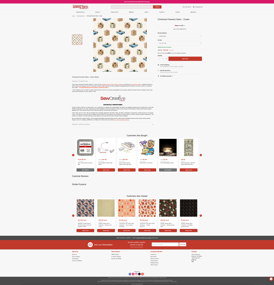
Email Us (194, 259)
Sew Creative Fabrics (135, 84)
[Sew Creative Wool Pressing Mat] (85, 155)
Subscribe (182, 244)
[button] (197, 6)
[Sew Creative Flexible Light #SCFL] (106, 155)
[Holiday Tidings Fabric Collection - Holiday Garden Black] (168, 215)
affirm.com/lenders (145, 280)
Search (158, 6)
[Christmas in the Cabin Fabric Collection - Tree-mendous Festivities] (126, 215)
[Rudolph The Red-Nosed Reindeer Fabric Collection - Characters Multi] (85, 215)
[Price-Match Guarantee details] (172, 76)
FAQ (193, 261)
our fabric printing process (122, 120)
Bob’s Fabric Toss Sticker (146, 162)
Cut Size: (160, 40)
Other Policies (154, 264)
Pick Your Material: (162, 33)
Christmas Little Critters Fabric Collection (112, 84)
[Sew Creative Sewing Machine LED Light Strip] (126, 155)
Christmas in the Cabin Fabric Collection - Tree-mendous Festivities (126, 225)
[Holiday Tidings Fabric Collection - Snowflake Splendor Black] (188, 215)
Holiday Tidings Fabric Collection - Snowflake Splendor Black (187, 225)
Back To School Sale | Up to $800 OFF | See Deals (137, 1)
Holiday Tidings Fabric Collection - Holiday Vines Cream (105, 225)
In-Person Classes (116, 256)
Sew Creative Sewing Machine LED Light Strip (125, 163)
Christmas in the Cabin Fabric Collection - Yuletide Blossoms (147, 225)
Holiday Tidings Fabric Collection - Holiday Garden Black (167, 225)
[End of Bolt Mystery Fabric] (168, 155)
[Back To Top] (271, 282)
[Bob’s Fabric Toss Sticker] (147, 155)
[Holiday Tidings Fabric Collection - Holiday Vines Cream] (106, 215)
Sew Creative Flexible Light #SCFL (105, 163)
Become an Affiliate (116, 258)
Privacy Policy (154, 260)
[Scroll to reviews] (180, 22)
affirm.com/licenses (149, 281)
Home (73, 15)
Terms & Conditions (77, 260)
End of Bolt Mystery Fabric (167, 162)
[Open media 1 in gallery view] (150, 21)
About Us (74, 254)
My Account (153, 256)
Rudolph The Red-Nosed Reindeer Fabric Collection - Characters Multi (85, 225)
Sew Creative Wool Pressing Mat (85, 163)
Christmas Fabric (80, 15)
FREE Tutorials (115, 254)
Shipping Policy (154, 262)
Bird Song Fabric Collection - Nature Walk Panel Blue (188, 163)
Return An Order (155, 258)
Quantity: (160, 55)
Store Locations (76, 256)
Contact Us (153, 254)
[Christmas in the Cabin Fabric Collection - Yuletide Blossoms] (147, 215)
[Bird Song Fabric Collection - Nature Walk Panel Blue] (188, 155)
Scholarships (75, 258)
